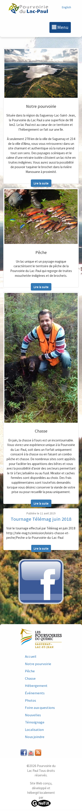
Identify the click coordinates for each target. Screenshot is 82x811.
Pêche (30, 671)
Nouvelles (33, 715)
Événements (35, 693)
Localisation (34, 729)
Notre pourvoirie (38, 663)
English (66, 7)
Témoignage (34, 722)
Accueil (30, 656)
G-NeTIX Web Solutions (41, 803)
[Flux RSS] (38, 752)
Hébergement (36, 685)
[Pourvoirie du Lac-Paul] (28, 8)
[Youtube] (31, 752)
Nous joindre (34, 736)
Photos (30, 700)
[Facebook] (41, 581)
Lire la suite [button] (41, 183)
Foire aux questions (40, 707)
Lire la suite (41, 548)
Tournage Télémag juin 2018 (41, 519)
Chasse (30, 678)
